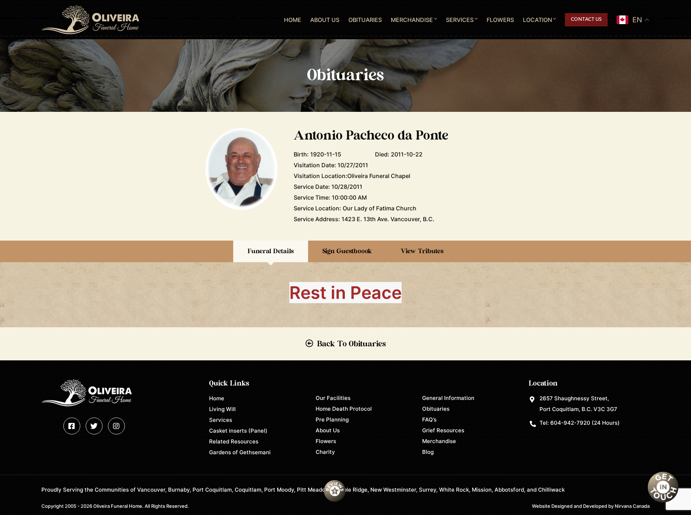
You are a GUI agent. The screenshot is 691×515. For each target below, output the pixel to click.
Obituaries (365, 19)
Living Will (222, 409)
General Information (448, 398)
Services (460, 19)
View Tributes (422, 251)
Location (537, 19)
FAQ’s (429, 419)
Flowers (500, 19)
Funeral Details (271, 251)
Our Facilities (333, 398)
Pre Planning (332, 419)
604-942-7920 (570, 422)
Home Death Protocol (344, 408)
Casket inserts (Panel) (238, 430)
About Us (324, 19)
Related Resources (233, 441)
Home (292, 19)
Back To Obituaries (351, 344)
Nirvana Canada (632, 506)
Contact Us (586, 19)
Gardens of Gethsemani (240, 452)
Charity (325, 451)
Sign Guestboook (347, 251)
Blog (428, 451)
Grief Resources (443, 430)
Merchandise (412, 19)
